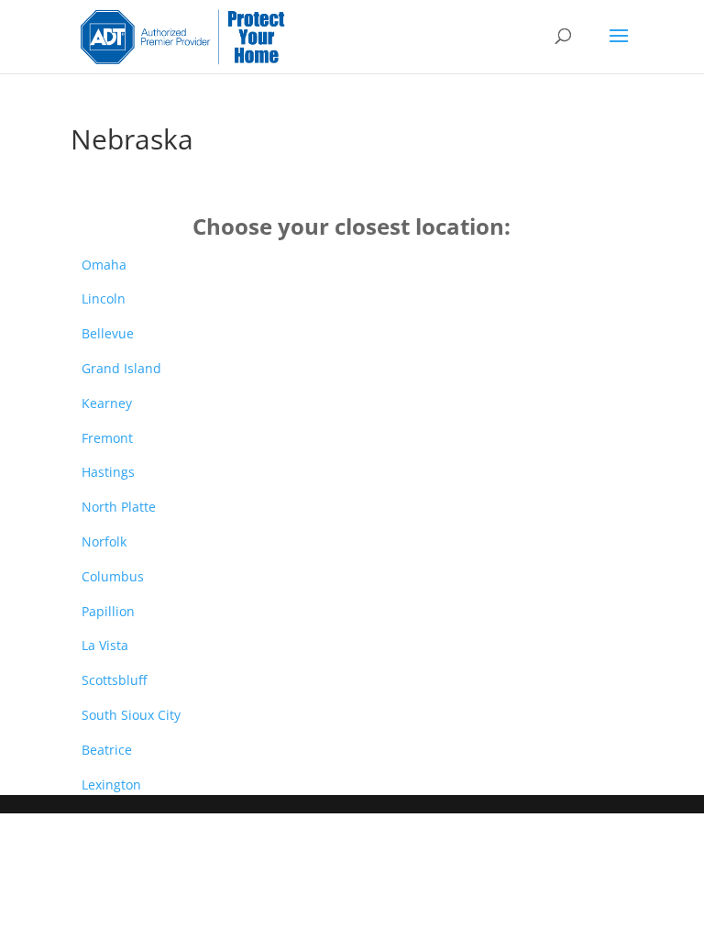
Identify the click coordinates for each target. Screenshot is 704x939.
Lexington (111, 784)
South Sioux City (131, 715)
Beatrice (107, 749)
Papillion (108, 611)
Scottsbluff (114, 680)
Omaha (104, 264)
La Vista (105, 645)
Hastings (108, 472)
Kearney (107, 403)
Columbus (113, 576)
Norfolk (104, 541)
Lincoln (104, 298)
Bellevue (108, 333)
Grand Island (121, 368)
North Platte (119, 506)
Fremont (107, 438)
